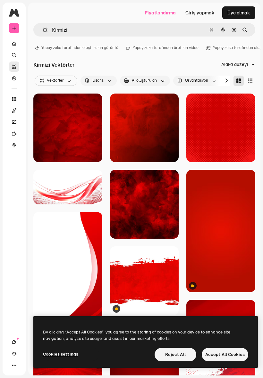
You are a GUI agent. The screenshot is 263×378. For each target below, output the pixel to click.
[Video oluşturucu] (14, 133)
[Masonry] (238, 81)
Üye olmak (238, 13)
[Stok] (14, 67)
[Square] (250, 81)
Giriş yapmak (200, 13)
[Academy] (14, 354)
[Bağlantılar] (14, 342)
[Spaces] (14, 110)
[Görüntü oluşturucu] (14, 122)
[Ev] (14, 43)
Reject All (175, 354)
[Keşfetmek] (14, 78)
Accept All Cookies (225, 354)
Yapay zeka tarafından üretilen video (166, 47)
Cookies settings (60, 354)
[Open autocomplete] (42, 30)
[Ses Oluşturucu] (14, 145)
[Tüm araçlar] (14, 99)
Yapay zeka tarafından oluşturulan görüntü (79, 47)
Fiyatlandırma (160, 13)
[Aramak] (14, 55)
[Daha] (14, 365)
